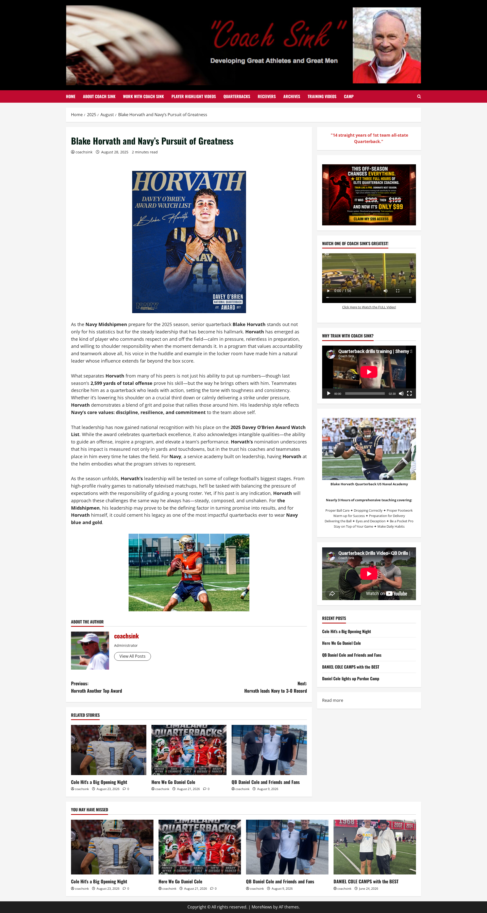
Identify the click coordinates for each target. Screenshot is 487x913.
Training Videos (322, 96)
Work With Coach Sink (143, 96)
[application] (369, 372)
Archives (291, 96)
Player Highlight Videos (193, 96)
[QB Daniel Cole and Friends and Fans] (269, 750)
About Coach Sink (99, 96)
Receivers (267, 96)
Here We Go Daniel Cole (173, 782)
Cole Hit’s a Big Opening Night (99, 782)
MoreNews (262, 907)
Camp (349, 96)
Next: (275, 687)
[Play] (328, 393)
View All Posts (132, 656)
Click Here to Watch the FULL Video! (369, 307)
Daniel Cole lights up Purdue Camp (350, 678)
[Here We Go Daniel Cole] (189, 750)
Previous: (96, 687)
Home (70, 96)
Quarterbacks (236, 96)
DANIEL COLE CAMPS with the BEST (350, 667)
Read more (332, 700)
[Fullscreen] (409, 393)
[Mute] (401, 393)
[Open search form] (419, 96)
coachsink (84, 152)
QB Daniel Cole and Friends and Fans (266, 782)
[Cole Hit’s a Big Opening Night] (108, 750)
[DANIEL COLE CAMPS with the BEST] (375, 847)
